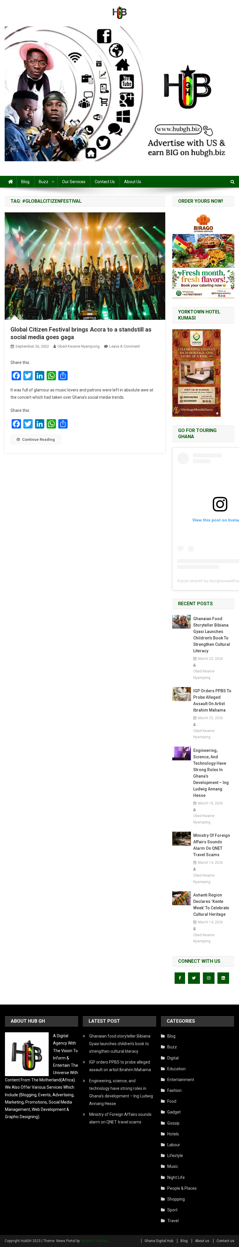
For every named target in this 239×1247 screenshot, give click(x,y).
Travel (173, 1220)
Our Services (73, 181)
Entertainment (180, 1079)
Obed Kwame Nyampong (78, 346)
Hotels (173, 1134)
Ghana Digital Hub (159, 1241)
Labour (173, 1144)
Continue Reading (38, 439)
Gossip (173, 1123)
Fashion (174, 1090)
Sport (172, 1210)
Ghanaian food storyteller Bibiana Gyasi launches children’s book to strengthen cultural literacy (211, 634)
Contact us (105, 181)
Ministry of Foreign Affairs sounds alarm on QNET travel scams (211, 845)
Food (171, 1101)
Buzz (43, 181)
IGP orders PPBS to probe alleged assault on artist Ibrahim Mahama (212, 700)
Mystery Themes (94, 1241)
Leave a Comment (124, 346)
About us (132, 181)
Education (176, 1068)
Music (172, 1166)
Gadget (174, 1112)
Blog (25, 181)
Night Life (176, 1177)
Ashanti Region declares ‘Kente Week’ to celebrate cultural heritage (211, 905)
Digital (173, 1058)
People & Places (182, 1188)
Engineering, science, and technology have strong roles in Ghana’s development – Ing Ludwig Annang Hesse (211, 773)
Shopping (176, 1199)
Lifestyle (175, 1155)
